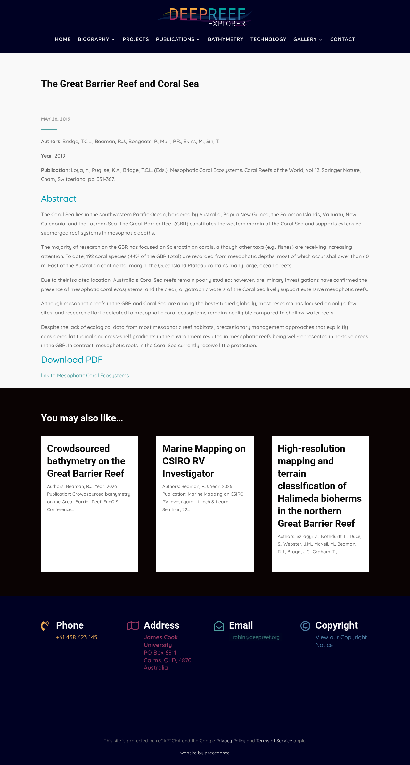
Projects (136, 39)
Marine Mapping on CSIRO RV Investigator (204, 461)
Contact (342, 39)
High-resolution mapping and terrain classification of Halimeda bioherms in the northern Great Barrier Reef (320, 486)
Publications (175, 39)
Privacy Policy (230, 741)
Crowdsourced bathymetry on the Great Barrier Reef (86, 461)
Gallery (305, 39)
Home (63, 39)
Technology (268, 39)
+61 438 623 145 (76, 637)
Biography (93, 39)
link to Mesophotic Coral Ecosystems (85, 375)
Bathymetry (225, 39)
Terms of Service (274, 741)
